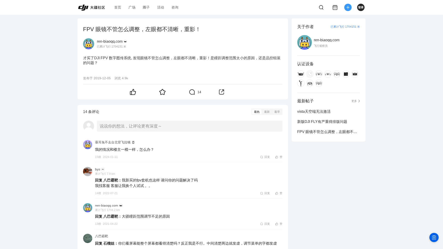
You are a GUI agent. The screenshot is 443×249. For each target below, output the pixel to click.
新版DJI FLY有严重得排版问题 (322, 122)
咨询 (174, 7)
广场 (132, 7)
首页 (117, 7)
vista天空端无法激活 (314, 111)
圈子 (146, 7)
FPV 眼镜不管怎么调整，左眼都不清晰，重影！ (328, 132)
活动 (160, 7)
